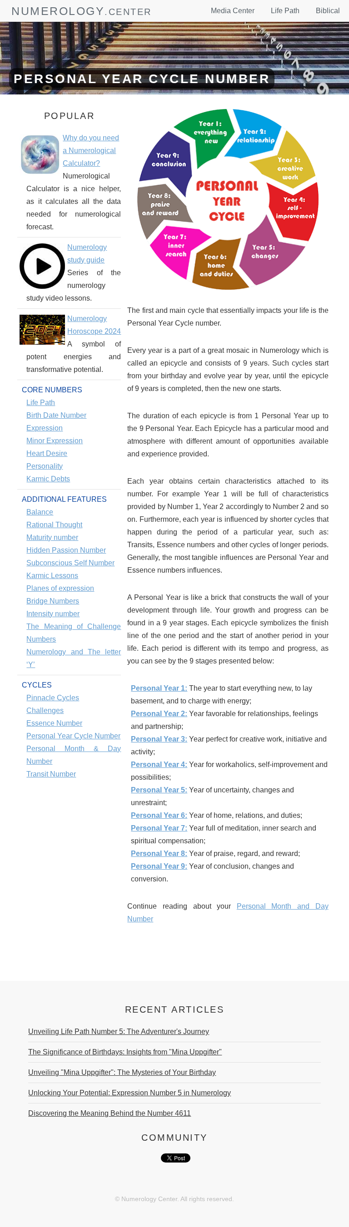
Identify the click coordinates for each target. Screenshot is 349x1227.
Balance (39, 512)
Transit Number (51, 774)
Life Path (285, 11)
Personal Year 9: (159, 866)
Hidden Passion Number (66, 550)
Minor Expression (54, 441)
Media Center (232, 11)
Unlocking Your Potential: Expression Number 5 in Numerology (129, 1093)
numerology (58, 11)
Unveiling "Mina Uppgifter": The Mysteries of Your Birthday (122, 1072)
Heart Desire (46, 453)
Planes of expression (60, 588)
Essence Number (54, 723)
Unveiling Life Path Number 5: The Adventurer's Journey (118, 1031)
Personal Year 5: (159, 790)
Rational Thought (54, 525)
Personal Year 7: (159, 828)
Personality (44, 466)
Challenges (45, 710)
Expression (44, 428)
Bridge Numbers (52, 601)
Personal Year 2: (159, 713)
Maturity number (52, 537)
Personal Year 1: (159, 688)
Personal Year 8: (159, 853)
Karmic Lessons (52, 575)
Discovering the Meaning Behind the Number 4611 (109, 1113)
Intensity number (53, 614)
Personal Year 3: (159, 739)
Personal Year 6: (159, 815)
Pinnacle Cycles (52, 698)
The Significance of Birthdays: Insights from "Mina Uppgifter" (125, 1052)
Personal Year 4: (159, 764)
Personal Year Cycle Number (73, 736)
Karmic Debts (48, 479)
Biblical (328, 11)
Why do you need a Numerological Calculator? (91, 150)
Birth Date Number (56, 415)
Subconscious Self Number (70, 563)
